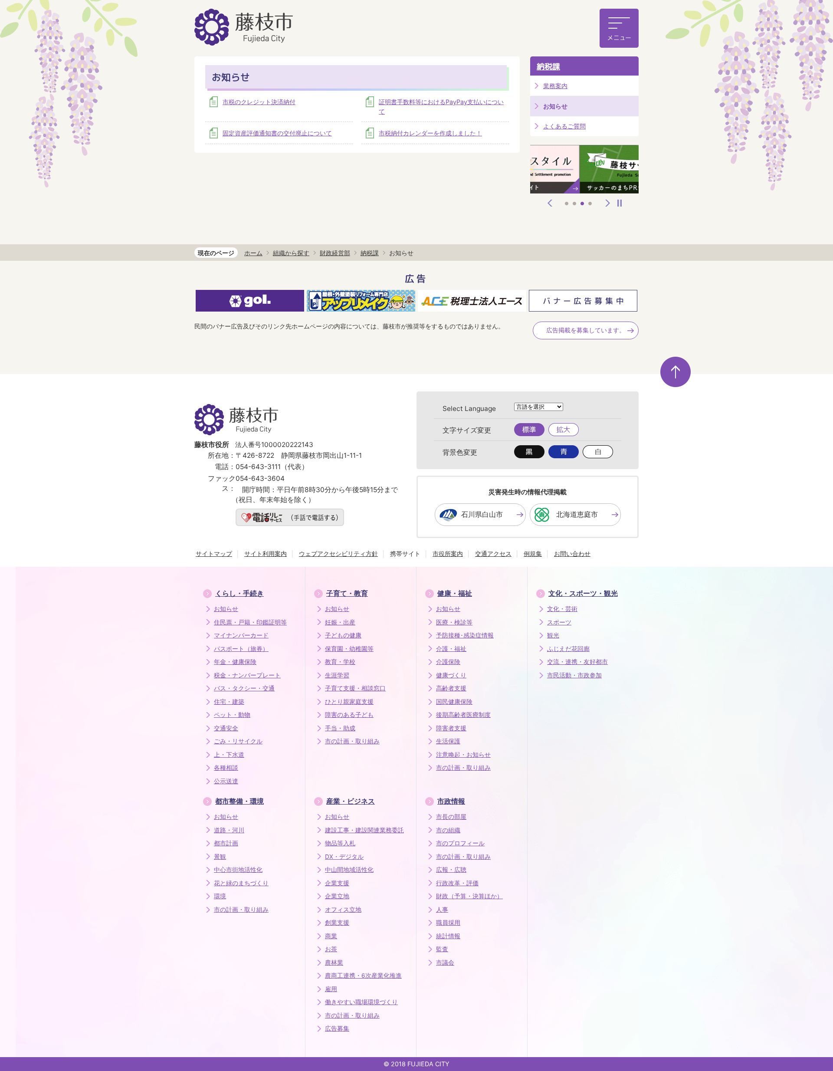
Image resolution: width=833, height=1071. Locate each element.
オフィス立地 (343, 909)
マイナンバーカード (241, 635)
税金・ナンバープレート (247, 675)
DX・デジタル (344, 856)
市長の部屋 (451, 816)
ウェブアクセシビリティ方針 (338, 553)
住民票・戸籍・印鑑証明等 (250, 622)
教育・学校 (340, 661)
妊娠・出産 (340, 622)
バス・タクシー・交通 (244, 688)
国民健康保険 (454, 701)
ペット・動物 (232, 714)
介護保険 (448, 661)
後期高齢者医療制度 (463, 714)
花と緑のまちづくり (241, 883)
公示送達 (226, 781)
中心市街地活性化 (238, 869)
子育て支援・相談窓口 (355, 688)
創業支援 (337, 922)
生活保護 (448, 741)
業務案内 (555, 85)
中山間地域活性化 (349, 869)
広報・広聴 (451, 869)
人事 (442, 909)
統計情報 (448, 936)
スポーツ (559, 622)
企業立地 (337, 896)
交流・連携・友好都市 (577, 661)
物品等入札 (340, 843)
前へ (550, 203)
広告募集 (337, 1028)
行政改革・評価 (457, 883)
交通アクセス (493, 553)
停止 (619, 203)
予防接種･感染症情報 (465, 635)
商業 (331, 936)
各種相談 (226, 767)
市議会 (445, 962)
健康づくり (451, 675)
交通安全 (226, 728)
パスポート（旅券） (241, 648)
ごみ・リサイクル (238, 741)
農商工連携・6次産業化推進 (363, 975)
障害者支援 (451, 728)
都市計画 (226, 843)
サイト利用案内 (265, 553)
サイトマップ (214, 553)
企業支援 (337, 883)
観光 (553, 635)
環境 (220, 896)
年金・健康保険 (235, 661)
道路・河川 (229, 830)
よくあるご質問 (564, 126)
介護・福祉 (451, 648)
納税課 (548, 66)
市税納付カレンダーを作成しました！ (430, 133)
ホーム (253, 252)
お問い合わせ (572, 553)
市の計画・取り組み (352, 741)
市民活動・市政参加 (574, 675)
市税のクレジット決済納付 (259, 101)
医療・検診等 (454, 622)
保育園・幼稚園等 (349, 648)
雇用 (331, 989)
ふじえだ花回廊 (568, 648)
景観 (220, 856)
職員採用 (448, 922)
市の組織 (448, 830)
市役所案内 (448, 553)
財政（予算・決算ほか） (469, 896)
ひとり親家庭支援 (349, 701)
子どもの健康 (343, 635)
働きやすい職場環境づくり (361, 1002)
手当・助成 (340, 728)
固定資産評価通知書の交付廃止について (277, 133)
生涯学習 (337, 675)
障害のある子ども (349, 714)
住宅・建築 (229, 701)
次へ (607, 203)
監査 (442, 949)
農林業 (334, 962)
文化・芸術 (562, 608)
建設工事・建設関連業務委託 (364, 830)
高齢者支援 (451, 688)
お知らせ (226, 608)
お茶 (331, 949)
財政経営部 (335, 252)
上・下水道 (229, 754)
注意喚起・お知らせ (463, 754)
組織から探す (291, 252)
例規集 (533, 553)
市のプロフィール (460, 843)
